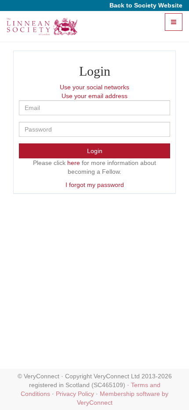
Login (94, 150)
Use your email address (94, 95)
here (73, 162)
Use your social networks (94, 87)
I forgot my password (94, 184)
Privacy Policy (75, 393)
